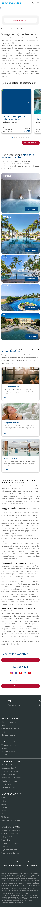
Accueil (3, 29)
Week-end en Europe (10, 853)
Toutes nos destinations (10, 820)
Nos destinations (8, 735)
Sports (4, 755)
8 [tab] (28, 138)
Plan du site (6, 784)
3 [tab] (16, 138)
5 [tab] (21, 138)
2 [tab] (14, 138)
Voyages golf (6, 837)
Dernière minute (8, 846)
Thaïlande (5, 817)
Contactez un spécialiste (11, 728)
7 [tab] (26, 138)
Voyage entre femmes (10, 843)
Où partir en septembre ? (11, 830)
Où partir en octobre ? (10, 833)
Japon (3, 804)
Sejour (13, 29)
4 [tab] (19, 138)
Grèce (3, 798)
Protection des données (11, 778)
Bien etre (24, 29)
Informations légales (9, 771)
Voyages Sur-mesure (9, 745)
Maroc (3, 810)
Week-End (5, 840)
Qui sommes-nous (8, 722)
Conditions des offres (9, 768)
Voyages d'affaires (8, 751)
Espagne (5, 801)
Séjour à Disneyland (9, 850)
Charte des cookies (9, 781)
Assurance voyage (8, 787)
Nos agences (6, 725)
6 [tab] (23, 138)
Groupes (4, 748)
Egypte (4, 807)
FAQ (3, 732)
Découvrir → (7, 397)
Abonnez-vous (20, 660)
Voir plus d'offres (30, 143)
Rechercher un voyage (20, 20)
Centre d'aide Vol (8, 775)
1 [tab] (12, 138)
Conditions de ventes (10, 765)
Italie (3, 814)
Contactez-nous (20, 686)
